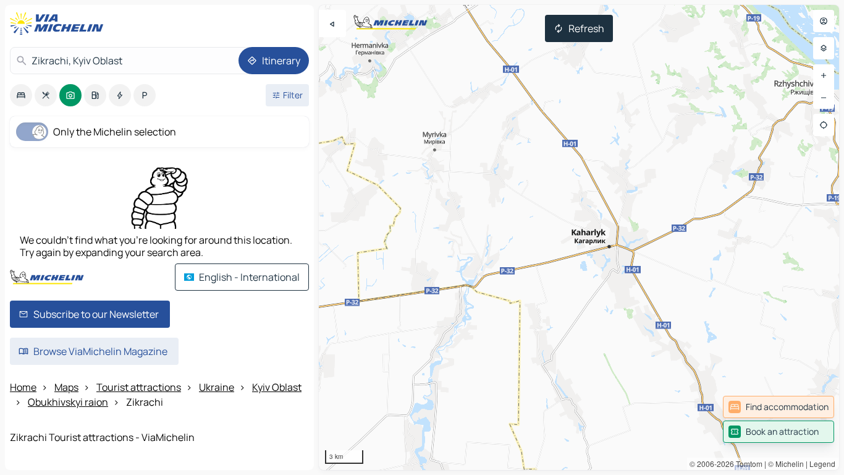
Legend (822, 463)
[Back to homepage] (59, 23)
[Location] (823, 125)
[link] (778, 407)
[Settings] (823, 48)
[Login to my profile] (823, 21)
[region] (579, 237)
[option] (21, 95)
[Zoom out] (823, 98)
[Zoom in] (823, 75)
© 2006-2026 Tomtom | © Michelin (747, 463)
